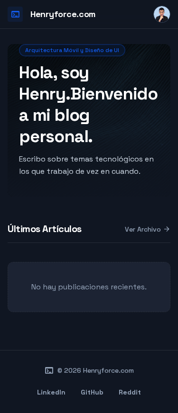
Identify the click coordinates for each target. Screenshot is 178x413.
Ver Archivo (147, 229)
